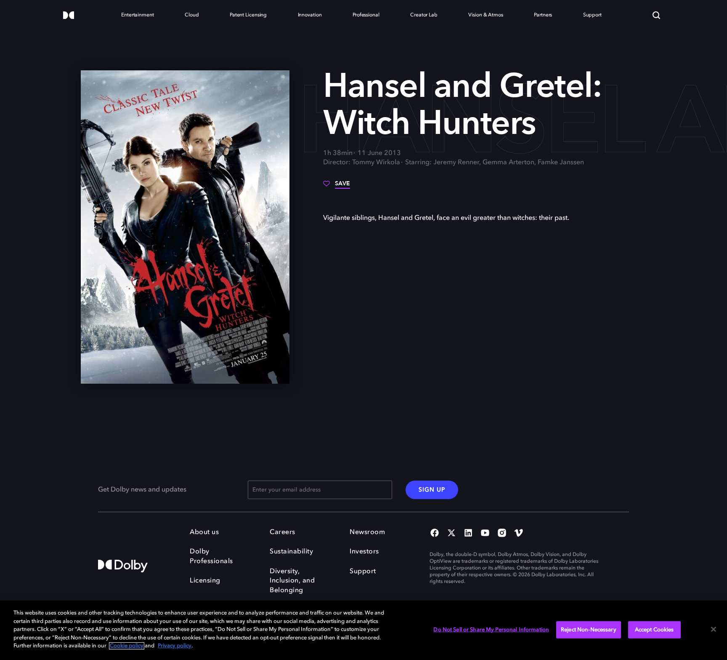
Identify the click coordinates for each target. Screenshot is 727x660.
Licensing (205, 580)
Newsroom (367, 532)
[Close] (713, 629)
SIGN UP (432, 490)
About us (204, 532)
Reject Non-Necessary (588, 629)
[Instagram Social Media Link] (502, 534)
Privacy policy (174, 646)
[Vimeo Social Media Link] (519, 534)
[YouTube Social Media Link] (485, 534)
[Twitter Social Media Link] (451, 534)
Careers (282, 532)
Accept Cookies (654, 629)
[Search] (656, 15)
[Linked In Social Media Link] (468, 534)
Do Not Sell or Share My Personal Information (491, 629)
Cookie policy (126, 646)
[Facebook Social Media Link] (435, 534)
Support (363, 571)
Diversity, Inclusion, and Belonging (292, 581)
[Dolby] (69, 16)
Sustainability (291, 551)
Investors (364, 551)
